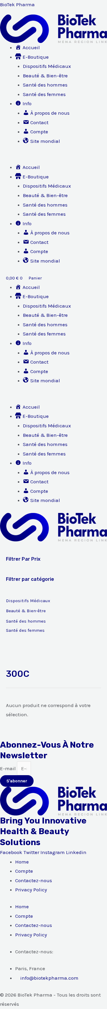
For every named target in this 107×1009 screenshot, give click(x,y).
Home (22, 862)
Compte (24, 871)
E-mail (8, 768)
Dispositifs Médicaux (47, 66)
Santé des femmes (44, 94)
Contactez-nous (33, 880)
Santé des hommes (45, 85)
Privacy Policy (31, 890)
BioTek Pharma (17, 4)
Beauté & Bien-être (45, 76)
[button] (53, 158)
